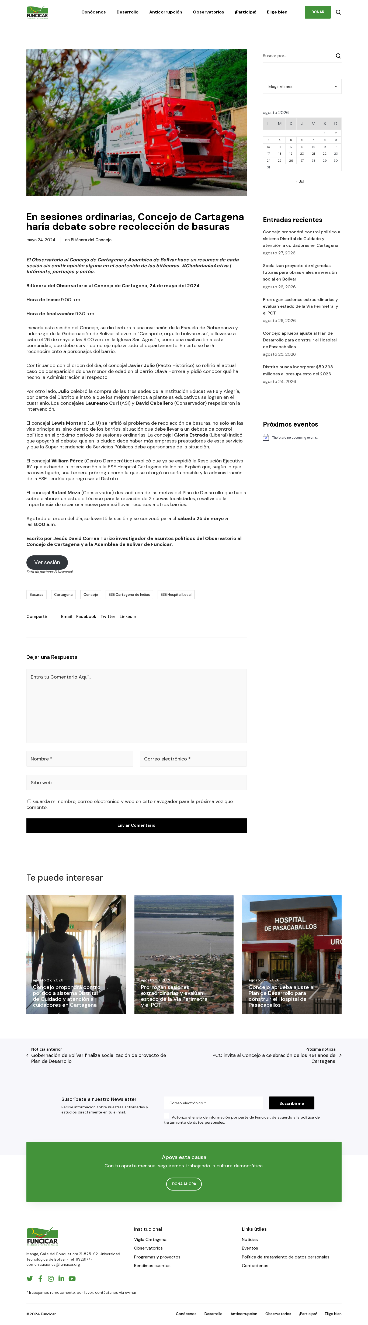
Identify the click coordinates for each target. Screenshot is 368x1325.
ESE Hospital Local (176, 594)
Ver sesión (47, 562)
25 (280, 160)
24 (268, 160)
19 (291, 153)
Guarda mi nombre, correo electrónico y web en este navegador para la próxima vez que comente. (129, 804)
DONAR (317, 12)
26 (291, 160)
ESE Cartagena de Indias (129, 594)
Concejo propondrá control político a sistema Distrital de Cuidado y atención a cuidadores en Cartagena (301, 238)
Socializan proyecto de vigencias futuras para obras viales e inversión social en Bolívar (300, 272)
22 (325, 153)
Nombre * (42, 759)
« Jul (300, 181)
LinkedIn (128, 616)
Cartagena (63, 594)
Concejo (91, 594)
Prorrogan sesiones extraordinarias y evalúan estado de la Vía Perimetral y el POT (300, 306)
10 (268, 147)
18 (279, 153)
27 (302, 160)
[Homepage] (42, 1236)
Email (66, 616)
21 (313, 153)
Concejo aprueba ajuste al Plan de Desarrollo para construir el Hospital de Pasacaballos (300, 340)
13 (302, 147)
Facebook (86, 616)
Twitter (107, 616)
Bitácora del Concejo (91, 240)
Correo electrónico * (167, 759)
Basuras (36, 594)
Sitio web (41, 782)
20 (302, 153)
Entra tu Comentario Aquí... (61, 677)
